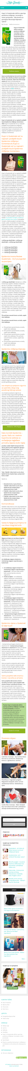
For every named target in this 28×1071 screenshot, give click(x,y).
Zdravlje (5, 24)
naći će (4, 1028)
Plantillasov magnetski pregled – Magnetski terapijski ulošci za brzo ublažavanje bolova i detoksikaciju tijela (12, 782)
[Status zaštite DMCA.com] (21, 1058)
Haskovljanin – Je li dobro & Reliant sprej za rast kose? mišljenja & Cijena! (16, 850)
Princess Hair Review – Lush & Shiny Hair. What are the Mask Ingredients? (14, 931)
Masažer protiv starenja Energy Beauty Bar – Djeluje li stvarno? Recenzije (17, 880)
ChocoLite (5, 1007)
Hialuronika (6, 1018)
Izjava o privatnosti (14, 1066)
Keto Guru (5, 1009)
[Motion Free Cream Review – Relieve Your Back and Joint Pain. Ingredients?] (14, 950)
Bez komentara (15, 24)
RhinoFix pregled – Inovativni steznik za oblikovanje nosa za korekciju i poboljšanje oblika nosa (17, 864)
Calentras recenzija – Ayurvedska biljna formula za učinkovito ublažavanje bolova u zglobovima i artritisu (14, 758)
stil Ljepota (8, 1064)
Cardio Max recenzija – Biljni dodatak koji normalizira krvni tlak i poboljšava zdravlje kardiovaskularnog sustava (13, 806)
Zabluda (5, 1030)
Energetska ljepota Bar (9, 1016)
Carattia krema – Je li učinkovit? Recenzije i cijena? (17, 856)
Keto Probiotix (7, 1002)
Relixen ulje (6, 1026)
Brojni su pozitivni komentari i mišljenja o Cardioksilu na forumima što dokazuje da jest (14, 1044)
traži (14, 824)
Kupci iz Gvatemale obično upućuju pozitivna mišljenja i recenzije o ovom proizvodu (13, 1036)
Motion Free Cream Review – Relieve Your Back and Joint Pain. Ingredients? (14, 954)
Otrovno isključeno (8, 1053)
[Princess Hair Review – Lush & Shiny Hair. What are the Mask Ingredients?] (14, 928)
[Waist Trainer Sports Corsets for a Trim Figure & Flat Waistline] (14, 907)
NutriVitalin (6, 1040)
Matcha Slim (6, 1005)
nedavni (14, 890)
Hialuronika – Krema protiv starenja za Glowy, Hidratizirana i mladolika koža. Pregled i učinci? (16, 872)
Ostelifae (5, 1032)
